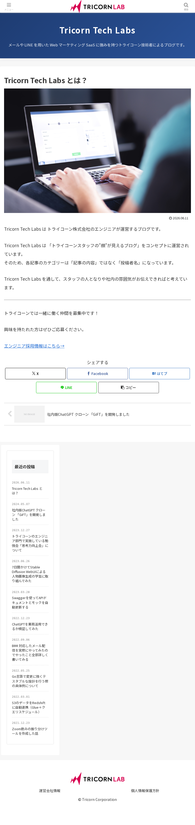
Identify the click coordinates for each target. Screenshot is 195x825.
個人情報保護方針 (145, 790)
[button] (128, 387)
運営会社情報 (49, 790)
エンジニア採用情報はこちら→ (34, 346)
